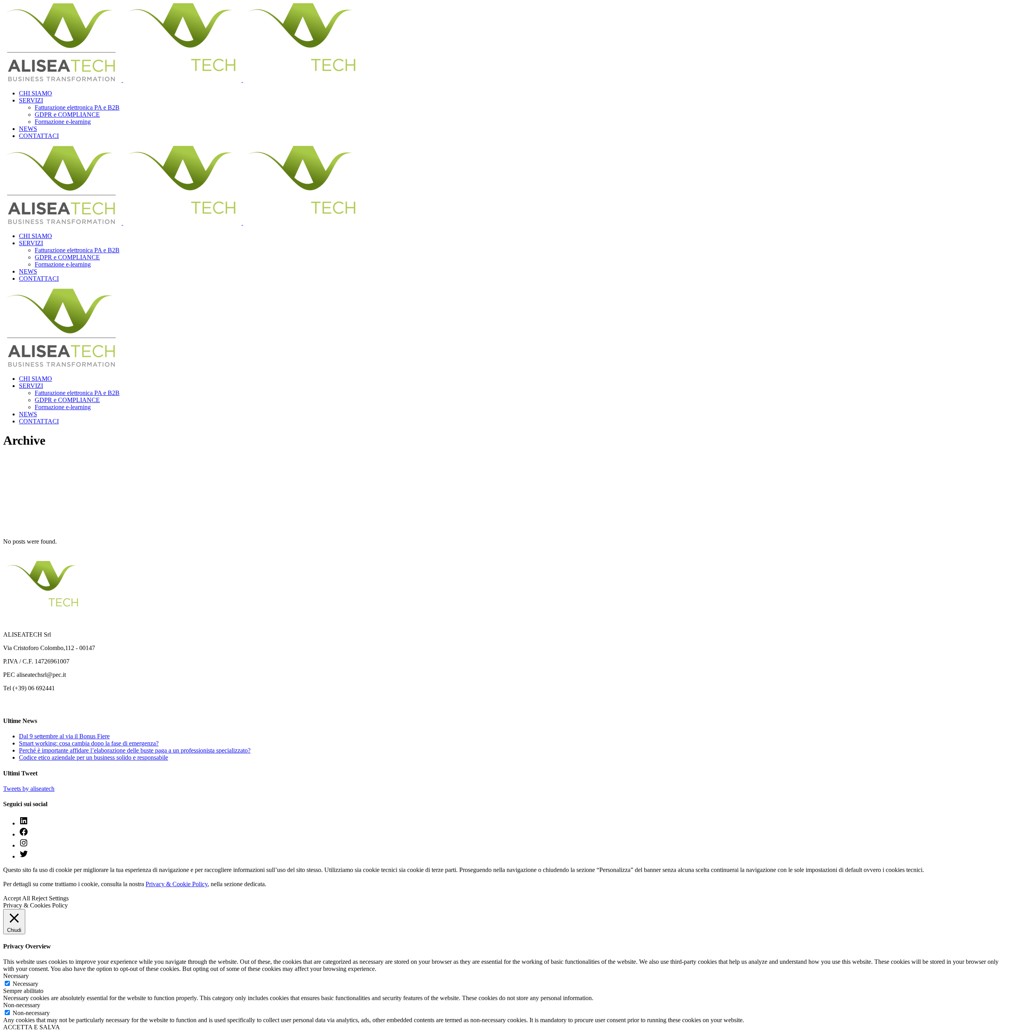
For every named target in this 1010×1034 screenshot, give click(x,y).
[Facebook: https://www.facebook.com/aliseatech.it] (23, 834)
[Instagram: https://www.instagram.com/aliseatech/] (23, 845)
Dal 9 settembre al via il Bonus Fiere (64, 736)
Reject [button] (39, 898)
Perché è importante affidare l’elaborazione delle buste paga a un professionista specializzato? (135, 750)
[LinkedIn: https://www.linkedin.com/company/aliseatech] (23, 823)
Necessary (25, 983)
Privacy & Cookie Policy (177, 884)
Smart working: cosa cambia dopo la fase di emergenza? (89, 743)
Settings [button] (59, 898)
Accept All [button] (16, 898)
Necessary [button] (16, 976)
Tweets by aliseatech (28, 788)
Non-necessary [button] (21, 1005)
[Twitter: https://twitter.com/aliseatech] (23, 856)
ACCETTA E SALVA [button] (31, 1027)
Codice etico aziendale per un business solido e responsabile (93, 757)
